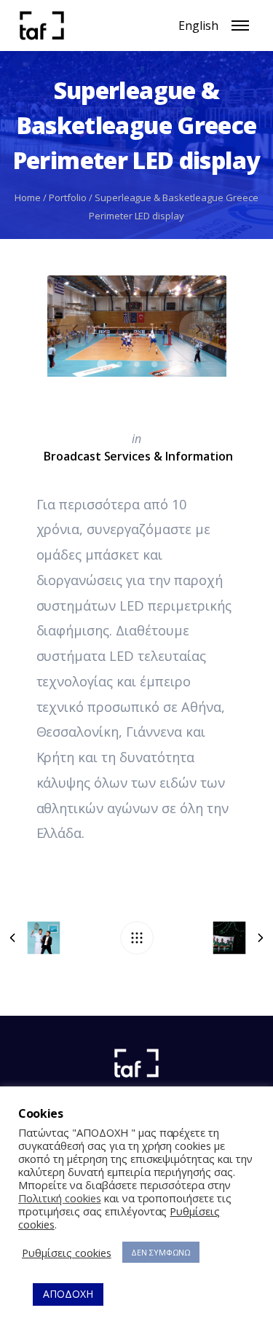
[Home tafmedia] (136, 1063)
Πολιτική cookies (59, 1197)
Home (28, 197)
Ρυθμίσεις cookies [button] (66, 1252)
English (198, 25)
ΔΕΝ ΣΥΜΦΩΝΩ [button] (161, 1252)
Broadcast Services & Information (138, 456)
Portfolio (68, 197)
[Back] (137, 938)
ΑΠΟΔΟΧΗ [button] (68, 1294)
